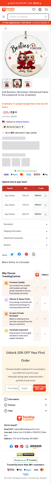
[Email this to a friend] (33, 254)
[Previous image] (6, 54)
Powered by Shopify (37, 478)
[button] (5, 28)
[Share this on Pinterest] (26, 254)
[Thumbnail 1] (7, 83)
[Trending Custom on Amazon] (35, 447)
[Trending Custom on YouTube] (16, 447)
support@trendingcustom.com (26, 429)
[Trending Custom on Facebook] (11, 447)
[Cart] (46, 9)
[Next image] (44, 54)
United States (22, 122)
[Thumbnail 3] (27, 83)
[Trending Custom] (8, 9)
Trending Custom (19, 478)
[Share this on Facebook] (19, 254)
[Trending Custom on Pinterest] (22, 447)
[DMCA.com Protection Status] (25, 454)
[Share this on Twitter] (12, 254)
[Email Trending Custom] (27, 447)
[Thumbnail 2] (17, 83)
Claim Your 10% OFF (39, 387)
